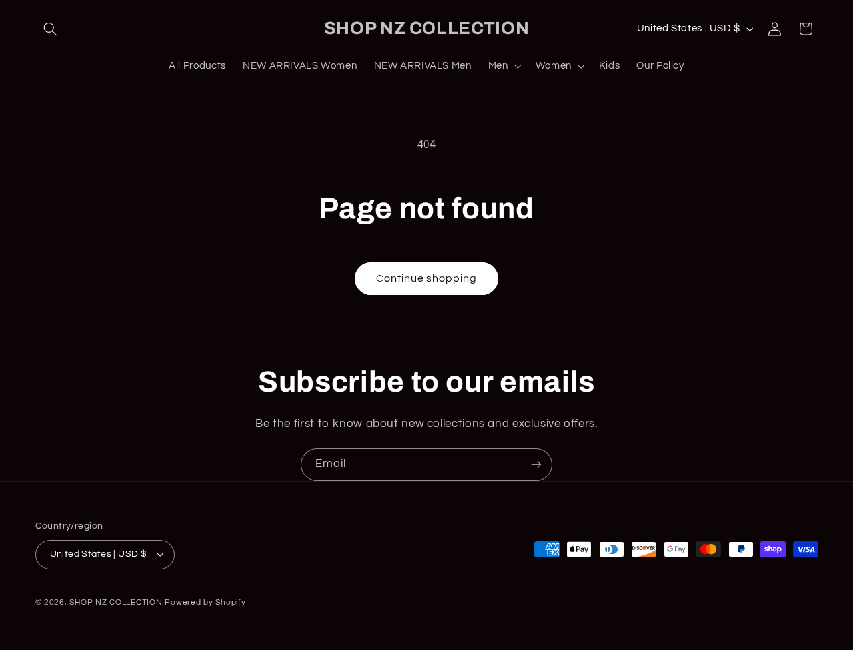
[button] (50, 28)
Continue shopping (427, 278)
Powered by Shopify (205, 602)
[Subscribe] (536, 464)
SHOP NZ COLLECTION (115, 602)
